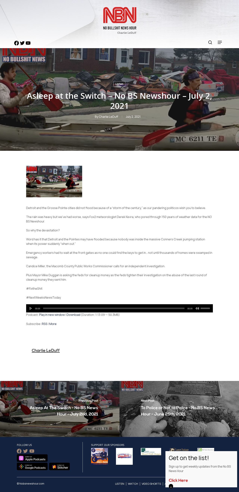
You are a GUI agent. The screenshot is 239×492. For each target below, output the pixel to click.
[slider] (206, 307)
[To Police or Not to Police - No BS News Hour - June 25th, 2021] (179, 409)
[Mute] (197, 308)
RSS (44, 324)
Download (73, 315)
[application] (119, 308)
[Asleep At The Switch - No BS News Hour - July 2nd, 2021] (60, 409)
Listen (119, 84)
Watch (133, 484)
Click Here (178, 481)
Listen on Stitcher (59, 466)
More (53, 324)
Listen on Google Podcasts (32, 466)
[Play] (30, 308)
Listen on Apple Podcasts (32, 458)
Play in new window (52, 315)
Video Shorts (151, 484)
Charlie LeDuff (108, 117)
